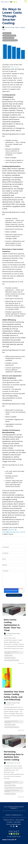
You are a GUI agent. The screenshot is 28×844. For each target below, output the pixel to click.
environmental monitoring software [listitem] (12, 791)
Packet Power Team (12, 27)
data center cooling (8, 38)
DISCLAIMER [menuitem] (20, 820)
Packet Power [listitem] (8, 655)
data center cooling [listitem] (10, 657)
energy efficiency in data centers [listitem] (14, 787)
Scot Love (10, 763)
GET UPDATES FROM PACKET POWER (14, 807)
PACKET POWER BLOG (13, 815)
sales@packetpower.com (13, 532)
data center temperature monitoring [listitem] (11, 652)
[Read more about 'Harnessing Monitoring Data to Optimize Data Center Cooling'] (14, 741)
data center (14, 67)
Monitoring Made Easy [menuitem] (13, 824)
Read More (21, 663)
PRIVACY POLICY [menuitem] (9, 820)
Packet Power (7, 33)
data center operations (9, 35)
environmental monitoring (10, 40)
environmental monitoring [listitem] (12, 660)
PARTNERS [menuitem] (17, 822)
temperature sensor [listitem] (10, 793)
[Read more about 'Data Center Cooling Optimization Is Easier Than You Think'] (14, 610)
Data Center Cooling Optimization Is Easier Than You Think (12, 625)
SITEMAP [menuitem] (9, 822)
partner (11, 530)
